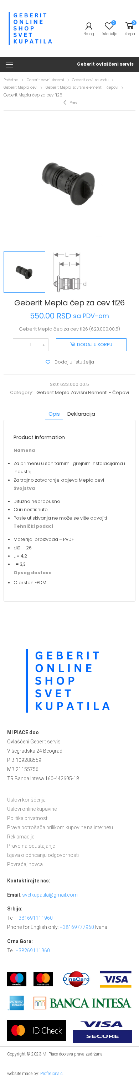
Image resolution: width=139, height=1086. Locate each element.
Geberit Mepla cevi (20, 87)
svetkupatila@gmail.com (50, 895)
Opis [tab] (54, 413)
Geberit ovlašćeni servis (105, 64)
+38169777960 (77, 927)
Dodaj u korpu (94, 345)
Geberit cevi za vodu (90, 80)
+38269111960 (33, 950)
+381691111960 (34, 918)
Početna (11, 80)
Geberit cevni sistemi (45, 80)
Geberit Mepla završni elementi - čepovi (82, 87)
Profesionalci (51, 1073)
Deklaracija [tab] (81, 413)
